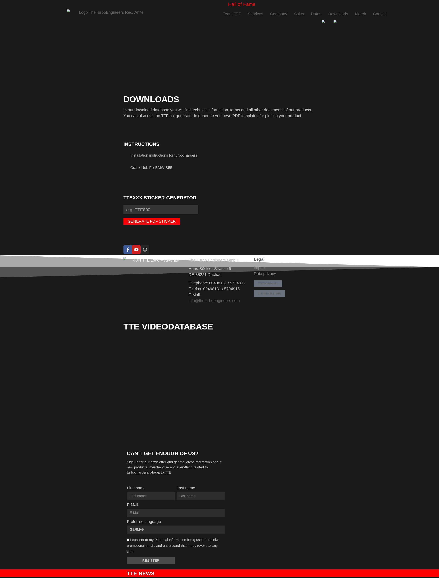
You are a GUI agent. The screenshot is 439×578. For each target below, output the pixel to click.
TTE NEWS (141, 573)
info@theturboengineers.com (214, 300)
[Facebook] (127, 249)
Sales (299, 14)
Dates (316, 14)
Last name (186, 488)
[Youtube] (136, 249)
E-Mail (132, 505)
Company (278, 14)
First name (136, 488)
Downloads (338, 14)
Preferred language (144, 522)
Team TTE (232, 14)
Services (255, 14)
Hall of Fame (242, 4)
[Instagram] (145, 249)
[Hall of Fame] (224, 4)
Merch (360, 14)
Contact (380, 14)
